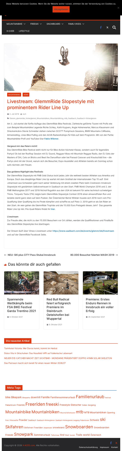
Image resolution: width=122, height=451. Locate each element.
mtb (65, 118)
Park (7, 420)
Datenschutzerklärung (88, 447)
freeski (52, 404)
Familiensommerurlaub (62, 397)
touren (72, 435)
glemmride (20, 118)
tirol (62, 434)
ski (102, 419)
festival (108, 397)
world (86, 434)
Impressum (104, 447)
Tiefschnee (55, 435)
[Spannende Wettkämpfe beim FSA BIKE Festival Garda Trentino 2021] (21, 273)
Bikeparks (26, 397)
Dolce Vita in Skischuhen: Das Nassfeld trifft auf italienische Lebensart (38, 353)
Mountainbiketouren (67, 413)
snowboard (58, 427)
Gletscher (76, 404)
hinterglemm (31, 118)
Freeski (34, 24)
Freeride (21, 405)
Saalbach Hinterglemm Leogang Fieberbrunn (72, 420)
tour (67, 435)
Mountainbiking (56, 118)
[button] (24, 24)
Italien (84, 405)
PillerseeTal (14, 420)
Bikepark (16, 397)
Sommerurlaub (42, 434)
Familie (45, 397)
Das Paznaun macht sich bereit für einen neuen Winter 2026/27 (35, 363)
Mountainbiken (43, 118)
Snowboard (53, 24)
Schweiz (94, 420)
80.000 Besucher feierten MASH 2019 (92, 254)
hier (53, 209)
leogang (92, 405)
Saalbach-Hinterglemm (86, 118)
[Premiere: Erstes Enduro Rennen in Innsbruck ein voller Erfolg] (100, 273)
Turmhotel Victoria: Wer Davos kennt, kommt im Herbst (30, 348)
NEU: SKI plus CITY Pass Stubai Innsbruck (32, 254)
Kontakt (114, 447)
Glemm (12, 118)
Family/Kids (74, 24)
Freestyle (65, 404)
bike (7, 397)
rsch (24, 114)
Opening (111, 412)
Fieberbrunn (10, 405)
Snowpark (23, 434)
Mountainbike (14, 24)
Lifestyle (24, 31)
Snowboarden (79, 426)
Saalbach (72, 118)
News (26, 94)
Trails (79, 434)
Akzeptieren (61, 9)
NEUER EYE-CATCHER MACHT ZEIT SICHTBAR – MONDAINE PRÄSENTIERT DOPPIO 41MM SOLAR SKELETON (58, 358)
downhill (35, 397)
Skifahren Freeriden (33, 427)
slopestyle (48, 428)
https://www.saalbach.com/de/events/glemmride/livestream (83, 231)
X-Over (10, 31)
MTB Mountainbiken (95, 412)
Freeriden (35, 404)
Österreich (95, 435)
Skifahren (14, 426)
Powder (23, 420)
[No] (118, 7)
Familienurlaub (90, 396)
